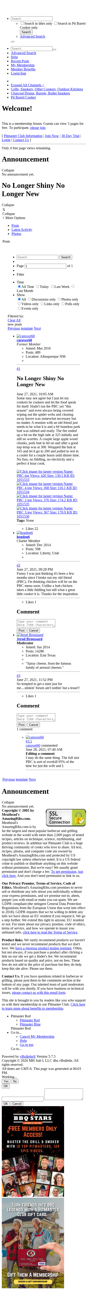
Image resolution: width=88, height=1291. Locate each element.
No (15, 1081)
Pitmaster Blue (30, 1024)
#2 (18, 565)
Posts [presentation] (15, 225)
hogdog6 (23, 537)
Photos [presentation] (16, 234)
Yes (6, 1081)
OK (6, 1086)
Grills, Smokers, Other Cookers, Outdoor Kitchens (47, 89)
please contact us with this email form (38, 992)
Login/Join (18, 73)
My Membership (23, 65)
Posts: (30, 352)
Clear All (14, 320)
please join (37, 128)
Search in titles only (38, 23)
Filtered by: (16, 316)
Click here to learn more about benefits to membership (43, 1006)
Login (6, 140)
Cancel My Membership (37, 1036)
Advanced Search (32, 36)
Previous (14, 328)
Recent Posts (20, 61)
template (27, 328)
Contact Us (21, 140)
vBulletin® (28, 1056)
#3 (18, 676)
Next (37, 328)
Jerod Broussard (29, 639)
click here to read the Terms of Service (50, 932)
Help (14, 57)
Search (26, 32)
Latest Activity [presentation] (22, 230)
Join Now (52, 136)
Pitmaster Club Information (23, 136)
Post (22, 630)
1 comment (24, 729)
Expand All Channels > (27, 85)
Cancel (33, 630)
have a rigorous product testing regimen (43, 948)
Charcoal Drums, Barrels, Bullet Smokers (40, 93)
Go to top (26, 1045)
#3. (29, 741)
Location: (32, 356)
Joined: (31, 348)
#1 (18, 369)
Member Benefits (23, 69)
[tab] (49, 226)
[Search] (12, 41)
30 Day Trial (70, 136)
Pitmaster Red (21, 1016)
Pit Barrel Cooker (23, 97)
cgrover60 (24, 340)
